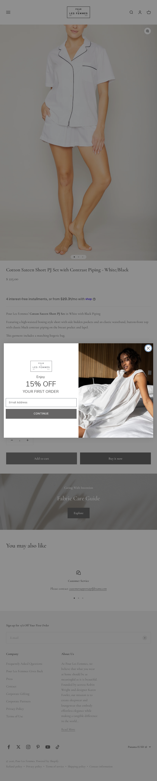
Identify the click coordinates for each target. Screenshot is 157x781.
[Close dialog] (148, 348)
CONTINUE (41, 413)
